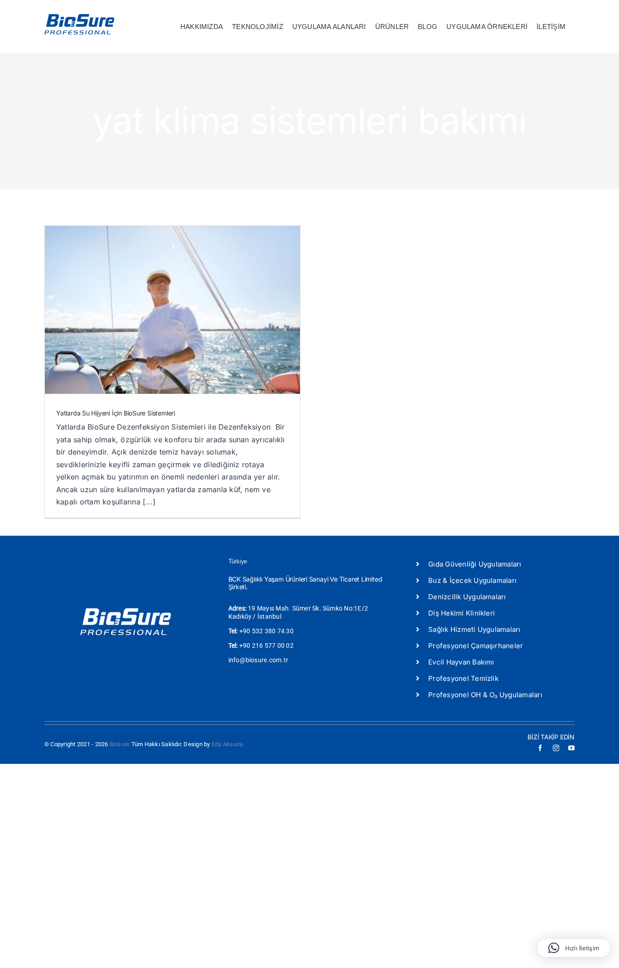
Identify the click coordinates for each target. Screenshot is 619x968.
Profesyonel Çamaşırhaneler (475, 645)
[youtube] (571, 748)
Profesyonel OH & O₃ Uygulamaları (485, 694)
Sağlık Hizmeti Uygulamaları (474, 629)
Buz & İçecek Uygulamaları (472, 580)
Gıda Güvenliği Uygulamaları (474, 564)
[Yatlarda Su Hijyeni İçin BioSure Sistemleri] (172, 310)
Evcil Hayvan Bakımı (461, 662)
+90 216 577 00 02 (266, 645)
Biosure (120, 744)
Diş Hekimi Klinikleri (461, 613)
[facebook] (540, 748)
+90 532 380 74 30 (266, 631)
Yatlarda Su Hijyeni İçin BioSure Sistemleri (115, 413)
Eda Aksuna (227, 744)
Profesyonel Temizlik (463, 678)
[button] (573, 948)
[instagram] (556, 748)
